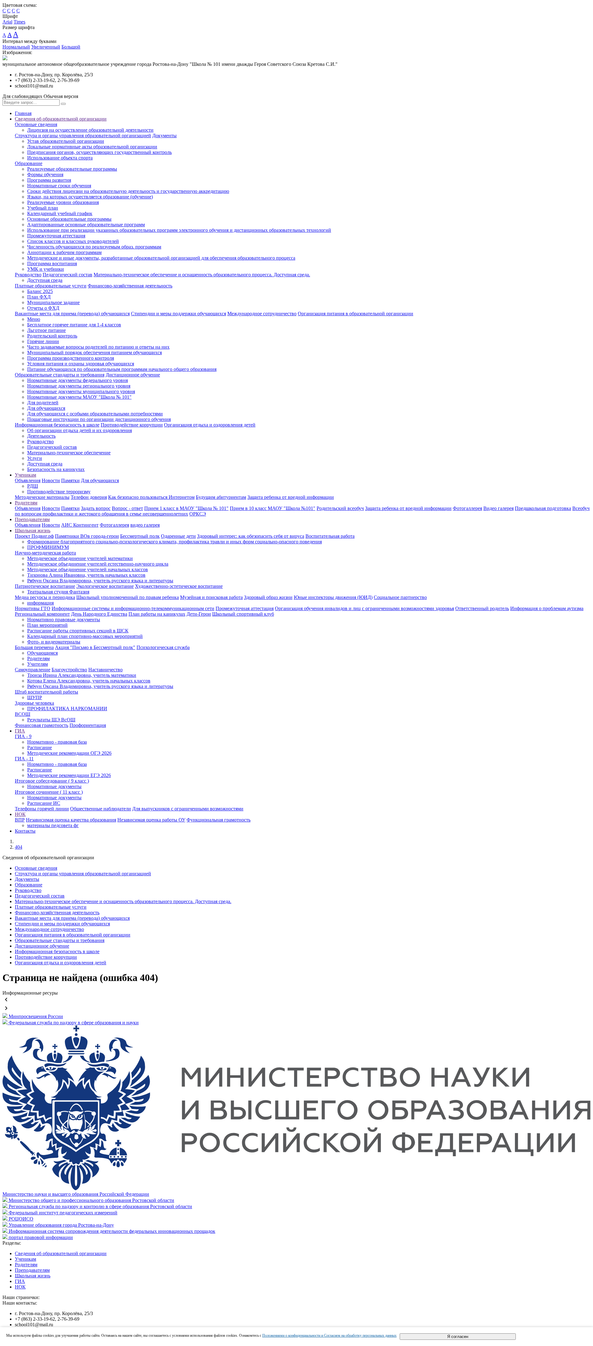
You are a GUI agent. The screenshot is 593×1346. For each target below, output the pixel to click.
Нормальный (16, 46)
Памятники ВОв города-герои (87, 536)
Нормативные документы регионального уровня (78, 386)
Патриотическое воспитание (45, 586)
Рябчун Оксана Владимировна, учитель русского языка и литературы (100, 580)
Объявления (27, 480)
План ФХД (39, 296)
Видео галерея (498, 508)
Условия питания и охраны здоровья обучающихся (80, 363)
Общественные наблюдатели (100, 808)
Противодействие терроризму (58, 491)
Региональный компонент (42, 614)
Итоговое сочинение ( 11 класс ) (49, 792)
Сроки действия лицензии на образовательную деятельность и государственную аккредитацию (128, 191)
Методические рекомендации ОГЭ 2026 (69, 753)
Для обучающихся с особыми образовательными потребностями (95, 413)
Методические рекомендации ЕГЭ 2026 (69, 775)
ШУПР (34, 697)
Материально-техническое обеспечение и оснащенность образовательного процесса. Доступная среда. (202, 274)
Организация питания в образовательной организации (355, 313)
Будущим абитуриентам (221, 497)
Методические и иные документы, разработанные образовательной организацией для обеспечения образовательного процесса (161, 258)
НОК (20, 814)
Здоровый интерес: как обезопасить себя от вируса (250, 536)
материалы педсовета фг (53, 825)
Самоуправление (32, 669)
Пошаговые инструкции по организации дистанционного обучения (99, 419)
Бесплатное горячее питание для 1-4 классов (74, 324)
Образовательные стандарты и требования (59, 374)
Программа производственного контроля (70, 358)
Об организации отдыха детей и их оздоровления (79, 430)
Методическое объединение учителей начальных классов (87, 569)
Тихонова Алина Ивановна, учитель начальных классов (86, 575)
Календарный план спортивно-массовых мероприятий (85, 636)
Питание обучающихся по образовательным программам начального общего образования (122, 369)
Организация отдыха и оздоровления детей (209, 424)
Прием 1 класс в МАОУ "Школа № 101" (186, 508)
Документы (164, 135)
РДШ (32, 486)
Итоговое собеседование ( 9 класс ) (52, 780)
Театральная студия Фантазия (58, 591)
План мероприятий (47, 625)
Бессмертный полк (140, 536)
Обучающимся (42, 653)
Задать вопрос (96, 508)
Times (19, 21)
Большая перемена (34, 647)
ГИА (20, 730)
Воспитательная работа (330, 536)
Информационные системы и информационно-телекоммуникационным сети (133, 608)
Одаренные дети (178, 536)
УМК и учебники (45, 269)
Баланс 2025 (40, 291)
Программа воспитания (52, 263)
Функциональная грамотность (218, 819)
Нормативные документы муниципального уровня (81, 391)
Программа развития (49, 180)
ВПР (20, 819)
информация (40, 602)
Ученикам (25, 475)
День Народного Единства (99, 614)
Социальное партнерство (400, 597)
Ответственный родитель (482, 608)
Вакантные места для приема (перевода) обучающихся (72, 313)
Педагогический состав (67, 274)
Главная (23, 113)
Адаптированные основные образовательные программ (86, 224)
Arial (7, 21)
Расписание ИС (43, 803)
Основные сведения (36, 124)
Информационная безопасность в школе (57, 424)
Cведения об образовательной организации (61, 118)
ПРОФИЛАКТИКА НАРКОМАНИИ (67, 708)
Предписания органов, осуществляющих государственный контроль (99, 152)
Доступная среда (44, 280)
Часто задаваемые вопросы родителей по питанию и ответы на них (98, 347)
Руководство (28, 274)
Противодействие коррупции (132, 424)
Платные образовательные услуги (50, 285)
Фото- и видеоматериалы (53, 641)
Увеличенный (45, 46)
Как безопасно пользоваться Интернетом (151, 497)
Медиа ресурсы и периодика (45, 597)
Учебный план (42, 207)
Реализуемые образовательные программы (72, 169)
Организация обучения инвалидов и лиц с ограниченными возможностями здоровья (364, 608)
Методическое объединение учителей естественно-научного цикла (97, 564)
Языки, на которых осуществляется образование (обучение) (90, 196)
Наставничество (105, 669)
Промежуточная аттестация (56, 235)
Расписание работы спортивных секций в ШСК (77, 630)
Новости (51, 480)
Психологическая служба (163, 647)
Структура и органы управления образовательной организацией (83, 135)
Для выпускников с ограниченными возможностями (187, 808)
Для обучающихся (46, 408)
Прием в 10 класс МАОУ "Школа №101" (272, 508)
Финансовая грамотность (41, 725)
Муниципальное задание (53, 302)
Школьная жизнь (32, 530)
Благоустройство (69, 669)
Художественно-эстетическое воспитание (179, 586)
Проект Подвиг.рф (34, 536)
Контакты (25, 831)
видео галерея (145, 525)
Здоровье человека (34, 703)
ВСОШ (22, 714)
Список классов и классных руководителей (73, 241)
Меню (33, 319)
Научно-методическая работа (45, 552)
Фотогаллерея (467, 508)
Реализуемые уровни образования (63, 202)
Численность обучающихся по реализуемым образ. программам (94, 246)
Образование (28, 163)
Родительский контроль (52, 335)
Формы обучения (45, 174)
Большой (70, 46)
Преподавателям (32, 519)
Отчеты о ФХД (43, 308)
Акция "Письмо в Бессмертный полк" (95, 647)
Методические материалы (42, 497)
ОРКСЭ (197, 513)
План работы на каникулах (156, 614)
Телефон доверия (89, 497)
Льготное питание (46, 330)
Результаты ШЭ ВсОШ (51, 719)
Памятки (70, 480)
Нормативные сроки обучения (59, 185)
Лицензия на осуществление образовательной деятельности (90, 130)
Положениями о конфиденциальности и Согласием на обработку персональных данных (329, 1335)
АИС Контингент (80, 525)
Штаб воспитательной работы (46, 691)
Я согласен (457, 1336)
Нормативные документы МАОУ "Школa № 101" (79, 397)
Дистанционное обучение (133, 374)
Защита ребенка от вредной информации (290, 497)
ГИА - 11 (24, 758)
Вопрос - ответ (127, 508)
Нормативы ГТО (32, 608)
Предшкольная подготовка (543, 508)
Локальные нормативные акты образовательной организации (92, 146)
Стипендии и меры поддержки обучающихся (178, 313)
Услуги (34, 458)
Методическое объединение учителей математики (80, 558)
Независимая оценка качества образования (71, 819)
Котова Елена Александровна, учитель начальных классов (88, 680)
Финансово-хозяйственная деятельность (130, 285)
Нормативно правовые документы (63, 619)
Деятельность (41, 436)
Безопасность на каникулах (56, 469)
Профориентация (87, 725)
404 (18, 847)
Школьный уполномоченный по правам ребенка (127, 597)
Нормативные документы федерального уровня (77, 380)
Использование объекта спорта (60, 157)
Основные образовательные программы (69, 219)
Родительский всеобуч (340, 508)
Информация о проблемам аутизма (546, 608)
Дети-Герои (199, 614)
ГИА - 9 (23, 736)
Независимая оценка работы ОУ (151, 819)
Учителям (37, 664)
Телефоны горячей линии (42, 808)
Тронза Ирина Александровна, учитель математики (81, 675)
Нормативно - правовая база (57, 742)
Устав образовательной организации (65, 141)
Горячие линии (43, 341)
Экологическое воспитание (105, 586)
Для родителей (42, 402)
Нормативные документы (54, 786)
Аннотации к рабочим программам (64, 252)
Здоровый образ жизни (268, 597)
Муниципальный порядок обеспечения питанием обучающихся (94, 352)
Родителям (26, 502)
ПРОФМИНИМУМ (48, 547)
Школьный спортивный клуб (243, 614)
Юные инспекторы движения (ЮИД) (333, 597)
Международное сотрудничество (261, 313)
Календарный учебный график (59, 213)
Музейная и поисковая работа (211, 597)
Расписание (39, 747)
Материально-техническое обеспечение (69, 452)
